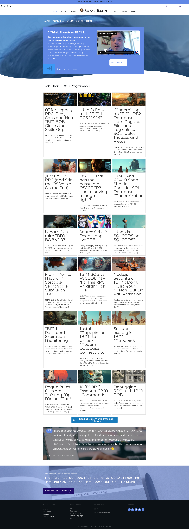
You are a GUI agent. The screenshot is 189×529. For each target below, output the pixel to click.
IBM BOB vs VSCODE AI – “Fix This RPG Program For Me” (92, 282)
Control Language (76, 516)
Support (46, 514)
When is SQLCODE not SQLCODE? (127, 235)
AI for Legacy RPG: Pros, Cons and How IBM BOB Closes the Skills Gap (60, 119)
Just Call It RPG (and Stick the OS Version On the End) (60, 181)
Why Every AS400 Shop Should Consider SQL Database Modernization (129, 185)
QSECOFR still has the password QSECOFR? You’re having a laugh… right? (93, 187)
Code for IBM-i (75, 513)
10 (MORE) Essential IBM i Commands (94, 390)
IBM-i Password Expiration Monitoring (56, 334)
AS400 (72, 508)
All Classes (47, 512)
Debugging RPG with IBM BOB (128, 390)
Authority (73, 511)
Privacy (46, 519)
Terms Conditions (49, 516)
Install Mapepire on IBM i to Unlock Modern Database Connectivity (93, 340)
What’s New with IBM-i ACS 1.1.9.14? (92, 113)
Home (45, 509)
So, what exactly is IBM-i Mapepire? (125, 334)
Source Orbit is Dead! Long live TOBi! (94, 235)
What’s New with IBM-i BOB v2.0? (57, 235)
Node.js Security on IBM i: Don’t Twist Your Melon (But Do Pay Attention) (128, 284)
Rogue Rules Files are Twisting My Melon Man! (58, 392)
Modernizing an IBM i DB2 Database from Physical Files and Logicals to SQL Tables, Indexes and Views (128, 125)
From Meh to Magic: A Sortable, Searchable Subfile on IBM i (58, 284)
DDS (71, 518)
